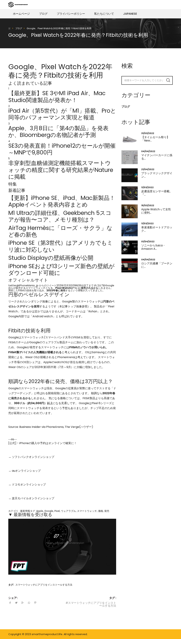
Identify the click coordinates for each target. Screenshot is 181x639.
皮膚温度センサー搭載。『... (156, 193)
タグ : (112, 598)
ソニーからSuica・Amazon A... (153, 247)
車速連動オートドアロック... (156, 229)
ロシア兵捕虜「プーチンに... (156, 265)
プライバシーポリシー (71, 14)
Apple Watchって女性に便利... (156, 211)
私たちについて (104, 14)
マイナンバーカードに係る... (156, 157)
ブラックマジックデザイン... (156, 175)
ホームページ (21, 14)
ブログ (43, 14)
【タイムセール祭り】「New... (155, 139)
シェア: (12, 598)
